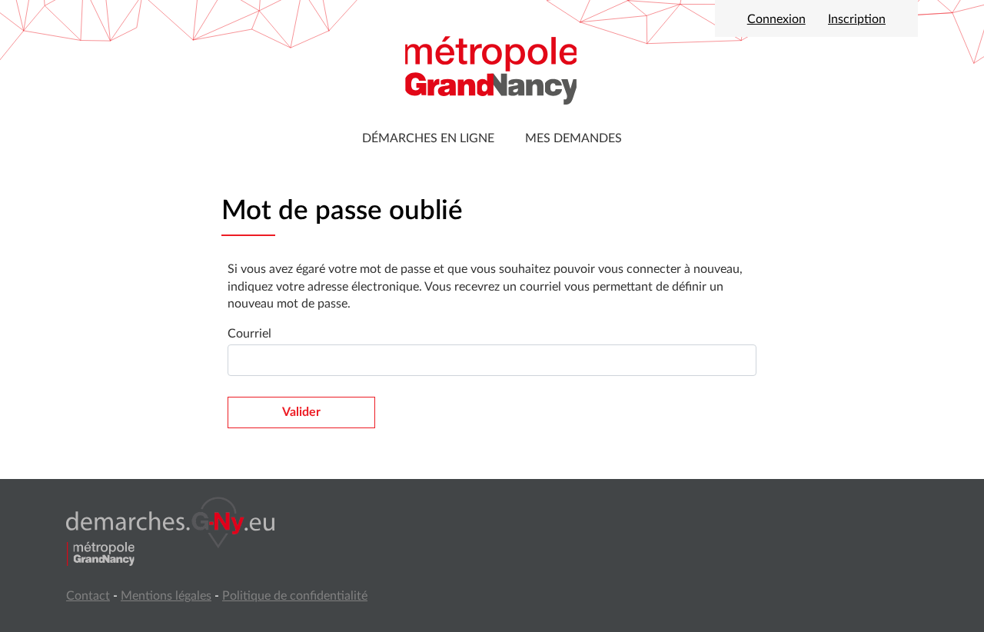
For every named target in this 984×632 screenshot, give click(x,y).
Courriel (249, 334)
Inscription (857, 19)
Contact (88, 596)
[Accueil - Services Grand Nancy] (492, 69)
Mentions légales (166, 596)
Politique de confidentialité (294, 596)
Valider (301, 412)
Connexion (776, 19)
